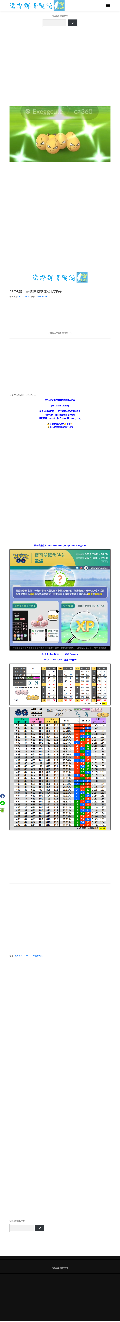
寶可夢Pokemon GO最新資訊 (29, 956)
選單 (107, 5)
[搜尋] (72, 22)
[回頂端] (2, 810)
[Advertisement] (60, 76)
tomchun (41, 296)
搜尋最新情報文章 (60, 16)
